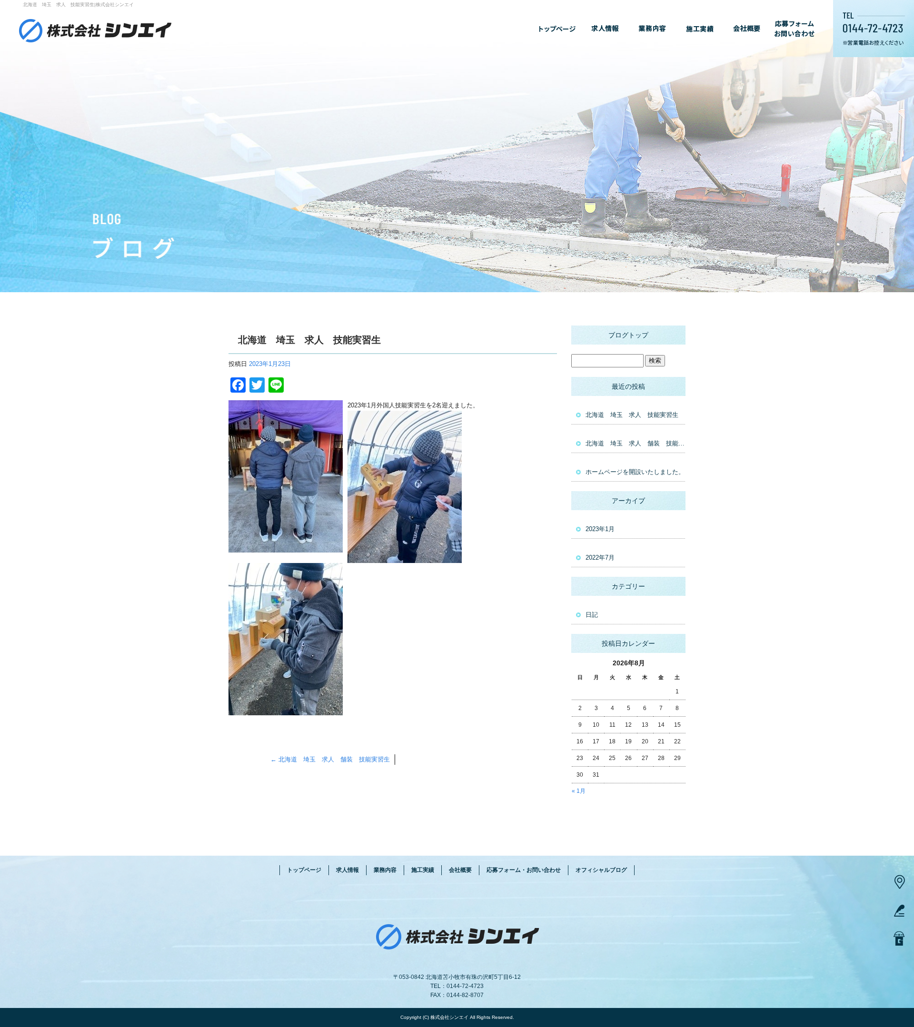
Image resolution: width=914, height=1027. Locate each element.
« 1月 (579, 791)
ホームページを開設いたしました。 (635, 471)
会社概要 (747, 28)
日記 (592, 614)
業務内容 (652, 28)
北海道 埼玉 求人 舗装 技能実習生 (330, 759)
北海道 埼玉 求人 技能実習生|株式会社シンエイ (78, 4)
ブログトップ (628, 335)
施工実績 (700, 28)
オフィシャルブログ (601, 870)
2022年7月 (600, 557)
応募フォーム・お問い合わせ (795, 28)
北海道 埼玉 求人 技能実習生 (632, 414)
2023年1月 (600, 529)
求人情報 (604, 28)
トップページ (557, 28)
